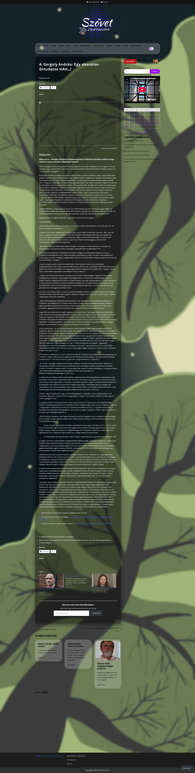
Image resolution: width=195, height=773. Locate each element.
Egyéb (126, 46)
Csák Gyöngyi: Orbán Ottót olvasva (136, 155)
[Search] (157, 48)
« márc (139, 132)
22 (127, 123)
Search (126, 68)
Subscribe (96, 613)
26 (147, 123)
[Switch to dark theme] (151, 48)
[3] (102, 504)
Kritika (61, 46)
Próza (53, 46)
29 (127, 126)
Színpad (118, 46)
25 (142, 123)
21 (157, 120)
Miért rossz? (136, 46)
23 (132, 123)
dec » (145, 132)
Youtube (105, 2)
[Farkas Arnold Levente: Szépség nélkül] (104, 581)
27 (152, 123)
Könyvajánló (77, 51)
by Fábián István (44, 74)
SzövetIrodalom (104, 770)
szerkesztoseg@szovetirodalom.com (48, 756)
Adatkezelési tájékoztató (76, 756)
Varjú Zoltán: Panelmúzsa (133, 141)
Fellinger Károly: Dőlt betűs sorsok (136, 151)
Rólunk (69, 764)
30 (132, 126)
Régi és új (66, 51)
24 (137, 123)
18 (142, 120)
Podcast (109, 46)
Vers (38, 46)
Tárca (75, 46)
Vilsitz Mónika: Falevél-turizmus (75, 645)
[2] (85, 271)
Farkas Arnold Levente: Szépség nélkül (104, 588)
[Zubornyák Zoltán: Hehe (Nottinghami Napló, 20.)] (51, 581)
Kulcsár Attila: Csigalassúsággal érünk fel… (105, 666)
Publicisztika (98, 46)
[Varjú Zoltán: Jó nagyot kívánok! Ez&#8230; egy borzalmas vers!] (79, 581)
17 (137, 120)
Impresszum (71, 760)
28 (157, 123)
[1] (84, 178)
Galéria (46, 46)
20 (152, 120)
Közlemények (85, 46)
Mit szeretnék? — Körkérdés (48, 51)
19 (147, 120)
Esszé (68, 46)
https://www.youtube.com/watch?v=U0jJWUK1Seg (93, 523)
